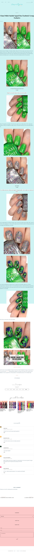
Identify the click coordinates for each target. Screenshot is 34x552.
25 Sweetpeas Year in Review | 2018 (7, 497)
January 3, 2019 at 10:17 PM (8, 429)
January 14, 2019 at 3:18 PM (8, 469)
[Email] (26, 389)
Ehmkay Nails (5, 428)
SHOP (17, 375)
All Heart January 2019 (29, 497)
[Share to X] (14, 389)
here (7, 371)
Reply (4, 432)
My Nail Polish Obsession (7, 457)
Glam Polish (17, 387)
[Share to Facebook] (8, 389)
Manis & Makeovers (6, 468)
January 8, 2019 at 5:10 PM (8, 458)
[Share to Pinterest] (20, 389)
